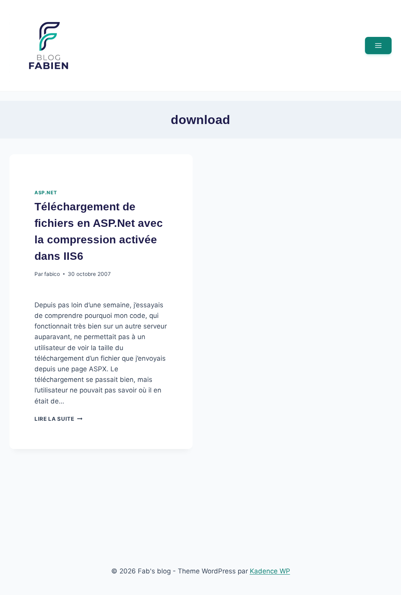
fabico (52, 274)
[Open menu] (378, 45)
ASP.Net (45, 192)
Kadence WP (270, 571)
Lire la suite (58, 419)
